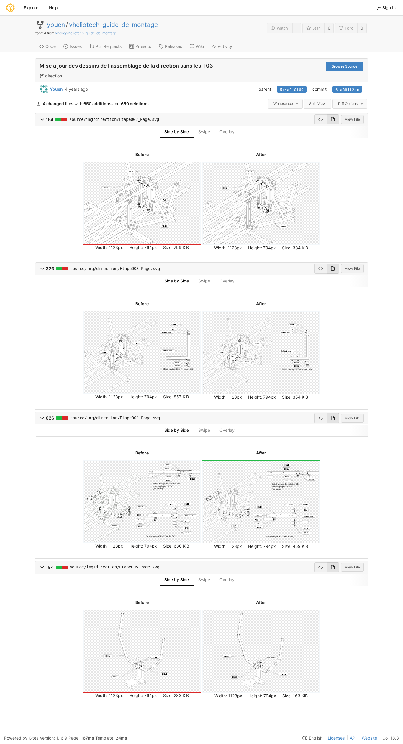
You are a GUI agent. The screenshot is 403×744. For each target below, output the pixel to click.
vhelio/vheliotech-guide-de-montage (86, 33)
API (353, 737)
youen (56, 25)
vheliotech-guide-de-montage (113, 25)
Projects (143, 46)
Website (369, 737)
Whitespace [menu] (283, 103)
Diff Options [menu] (348, 103)
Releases (173, 46)
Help (53, 7)
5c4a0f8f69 (292, 89)
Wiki (200, 46)
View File (352, 119)
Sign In (389, 7)
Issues (76, 46)
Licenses (336, 737)
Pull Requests (109, 46)
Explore (31, 7)
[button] (42, 119)
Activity (225, 46)
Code (50, 46)
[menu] (311, 738)
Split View (317, 103)
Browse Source (344, 66)
